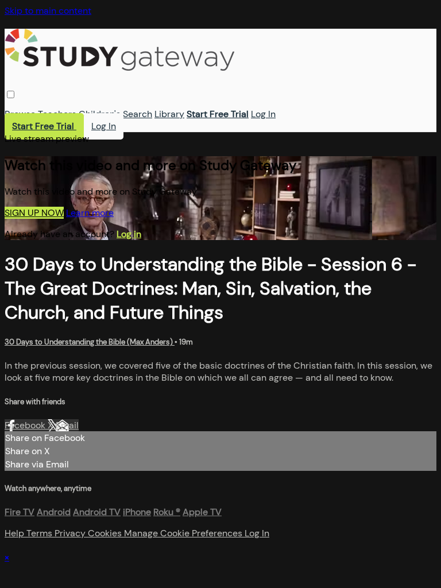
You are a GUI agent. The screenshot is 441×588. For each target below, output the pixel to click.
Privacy (71, 533)
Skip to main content (48, 11)
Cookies (106, 533)
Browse (20, 114)
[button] (10, 94)
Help (15, 533)
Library (169, 114)
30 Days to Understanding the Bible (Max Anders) (90, 342)
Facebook (26, 425)
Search (137, 114)
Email (67, 425)
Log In (263, 114)
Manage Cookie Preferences (184, 533)
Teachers (57, 114)
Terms (40, 533)
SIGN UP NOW (34, 213)
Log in (129, 234)
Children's (100, 114)
